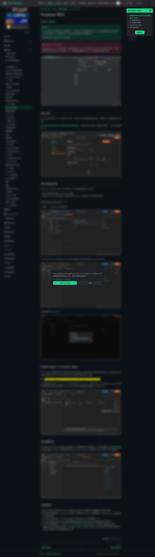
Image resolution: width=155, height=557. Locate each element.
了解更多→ (139, 32)
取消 (90, 283)
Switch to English (65, 283)
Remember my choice (62, 279)
